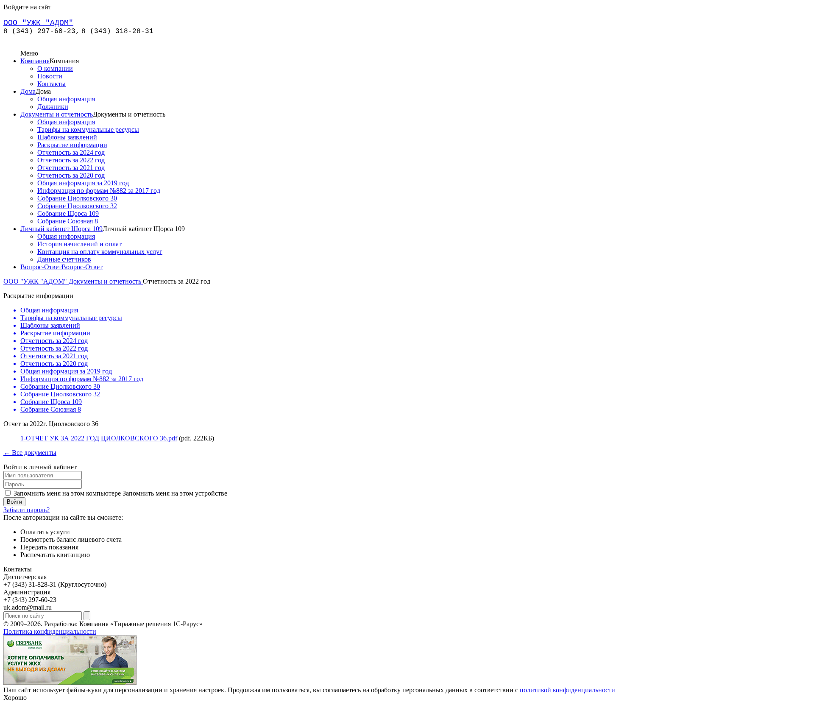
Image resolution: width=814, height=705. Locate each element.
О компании (55, 68)
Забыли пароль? (26, 509)
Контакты (51, 83)
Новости (49, 76)
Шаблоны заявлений (67, 137)
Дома (28, 91)
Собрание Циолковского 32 (77, 205)
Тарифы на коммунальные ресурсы (88, 129)
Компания (35, 60)
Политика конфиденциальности (49, 631)
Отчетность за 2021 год (71, 167)
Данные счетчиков (64, 259)
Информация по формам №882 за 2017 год (98, 190)
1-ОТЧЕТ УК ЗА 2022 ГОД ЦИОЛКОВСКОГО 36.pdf (98, 438)
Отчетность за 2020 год (71, 175)
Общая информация (66, 99)
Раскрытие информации (72, 144)
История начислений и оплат (79, 244)
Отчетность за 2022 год (71, 160)
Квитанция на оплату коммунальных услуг (99, 251)
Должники (52, 106)
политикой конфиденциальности (567, 690)
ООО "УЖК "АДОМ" (36, 281)
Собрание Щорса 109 (68, 213)
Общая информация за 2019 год (83, 183)
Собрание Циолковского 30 (77, 198)
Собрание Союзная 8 (67, 221)
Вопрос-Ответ (40, 266)
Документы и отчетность (56, 114)
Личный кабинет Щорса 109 (61, 228)
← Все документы (29, 452)
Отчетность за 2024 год (71, 152)
